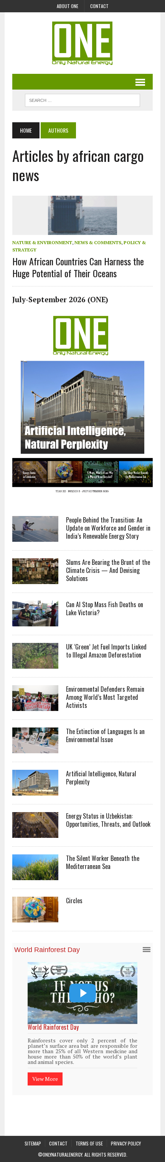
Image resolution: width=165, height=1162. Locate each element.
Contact (99, 6)
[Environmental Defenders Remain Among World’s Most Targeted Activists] (35, 706)
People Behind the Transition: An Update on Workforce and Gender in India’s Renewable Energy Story (108, 528)
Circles (74, 900)
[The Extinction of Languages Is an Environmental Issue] (35, 748)
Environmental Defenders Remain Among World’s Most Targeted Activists (105, 697)
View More (46, 1068)
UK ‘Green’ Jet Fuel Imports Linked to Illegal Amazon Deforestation (106, 650)
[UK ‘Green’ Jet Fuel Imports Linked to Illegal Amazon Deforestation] (35, 663)
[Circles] (35, 917)
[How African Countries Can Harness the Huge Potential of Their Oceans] (82, 229)
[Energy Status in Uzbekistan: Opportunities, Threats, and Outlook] (35, 833)
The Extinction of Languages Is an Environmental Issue (105, 735)
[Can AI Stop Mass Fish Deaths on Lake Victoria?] (35, 621)
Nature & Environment (42, 242)
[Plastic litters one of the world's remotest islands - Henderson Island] (83, 993)
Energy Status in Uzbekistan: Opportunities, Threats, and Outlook (108, 820)
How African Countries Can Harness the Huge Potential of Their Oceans (78, 267)
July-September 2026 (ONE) (60, 299)
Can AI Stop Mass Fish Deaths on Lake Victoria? (104, 608)
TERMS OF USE (89, 1134)
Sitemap (33, 1134)
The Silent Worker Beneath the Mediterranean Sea (102, 862)
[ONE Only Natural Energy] (82, 43)
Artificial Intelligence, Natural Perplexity (101, 777)
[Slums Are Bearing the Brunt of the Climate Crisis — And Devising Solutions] (35, 579)
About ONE (67, 6)
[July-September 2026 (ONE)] (82, 498)
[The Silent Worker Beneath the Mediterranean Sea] (35, 875)
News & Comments (97, 242)
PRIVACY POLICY (126, 1134)
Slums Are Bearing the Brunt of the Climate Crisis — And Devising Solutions (108, 570)
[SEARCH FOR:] (82, 99)
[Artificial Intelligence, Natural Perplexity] (35, 790)
